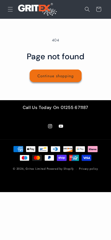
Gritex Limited (36, 169)
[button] (10, 9)
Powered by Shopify (60, 169)
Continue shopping (55, 76)
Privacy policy (88, 169)
